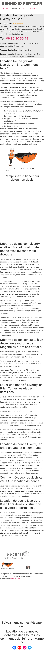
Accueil (6, 8)
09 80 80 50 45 (17, 38)
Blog (25, 8)
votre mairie (15, 579)
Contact (33, 8)
